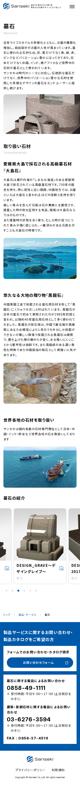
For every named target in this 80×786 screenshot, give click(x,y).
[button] (6, 590)
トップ (6, 614)
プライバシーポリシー (30, 770)
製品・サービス (28, 614)
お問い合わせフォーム (38, 662)
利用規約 (58, 770)
